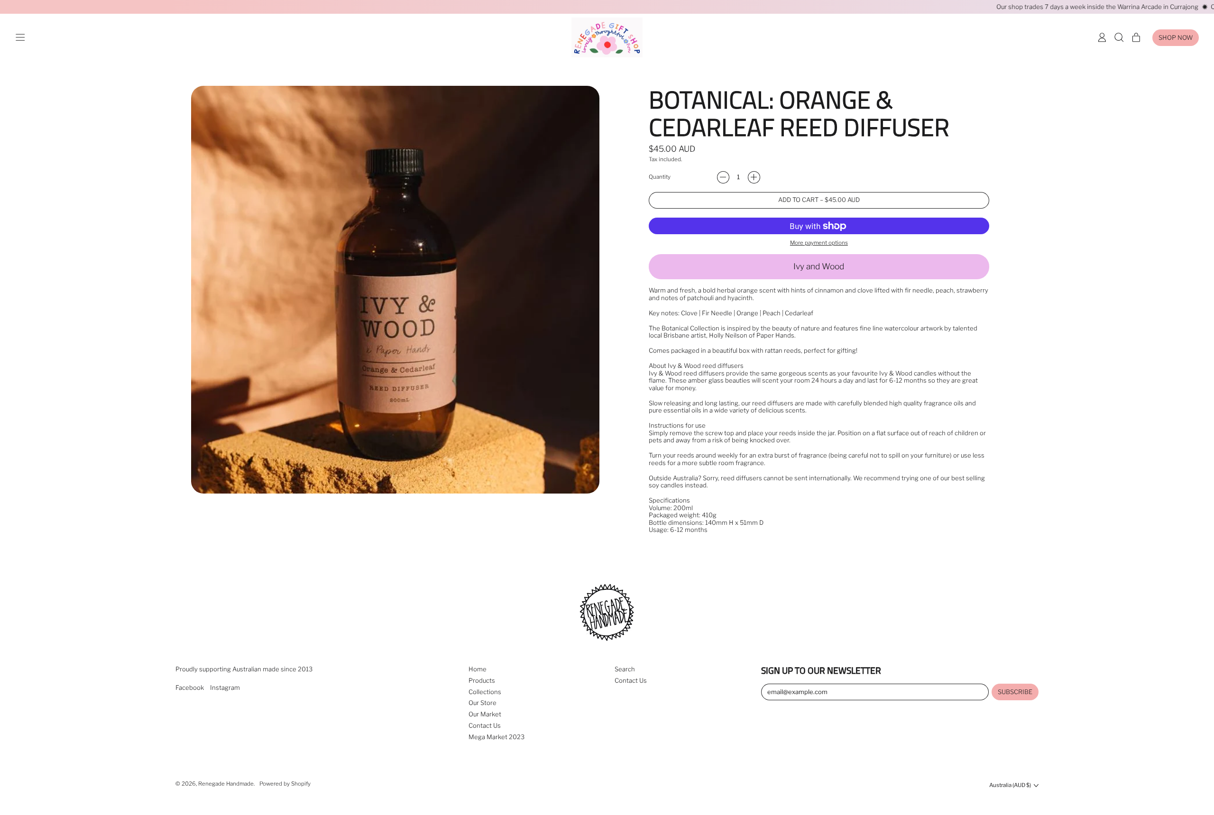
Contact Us (485, 725)
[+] (754, 177)
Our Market (485, 714)
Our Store (483, 702)
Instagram (225, 687)
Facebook (189, 687)
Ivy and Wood (818, 266)
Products (482, 680)
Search (625, 669)
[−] (723, 177)
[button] (1119, 37)
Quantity (660, 177)
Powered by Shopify (285, 783)
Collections (485, 692)
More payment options (819, 243)
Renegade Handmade (226, 783)
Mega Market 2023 (496, 737)
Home (478, 669)
